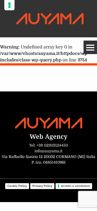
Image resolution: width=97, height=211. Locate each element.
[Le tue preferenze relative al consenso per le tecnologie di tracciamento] (9, 5)
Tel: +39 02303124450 (48, 145)
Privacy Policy (42, 186)
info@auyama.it (48, 151)
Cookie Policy (17, 186)
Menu (90, 47)
